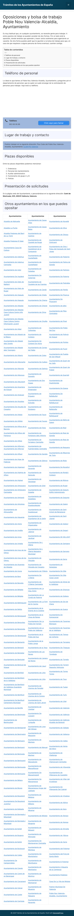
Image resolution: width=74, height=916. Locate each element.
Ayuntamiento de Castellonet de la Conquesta (34, 249)
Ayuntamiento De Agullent (14, 277)
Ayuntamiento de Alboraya (14, 375)
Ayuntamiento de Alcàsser (14, 395)
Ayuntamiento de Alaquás (14, 295)
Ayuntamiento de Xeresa (58, 822)
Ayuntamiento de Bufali (13, 829)
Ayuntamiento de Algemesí (14, 467)
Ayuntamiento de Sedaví (58, 524)
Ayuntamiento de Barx (12, 576)
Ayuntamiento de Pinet (58, 321)
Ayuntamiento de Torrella (59, 660)
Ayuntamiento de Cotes (37, 355)
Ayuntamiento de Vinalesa (59, 796)
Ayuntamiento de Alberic (13, 355)
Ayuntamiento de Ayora (13, 571)
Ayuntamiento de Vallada (59, 728)
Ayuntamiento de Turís (58, 695)
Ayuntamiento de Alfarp (13, 441)
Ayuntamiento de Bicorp (13, 788)
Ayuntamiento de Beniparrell (15, 728)
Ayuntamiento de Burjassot (14, 849)
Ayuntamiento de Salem (58, 504)
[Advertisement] (37, 102)
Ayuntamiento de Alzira (13, 524)
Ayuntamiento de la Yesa (37, 648)
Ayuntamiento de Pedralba (59, 283)
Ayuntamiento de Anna (12, 537)
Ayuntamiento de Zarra (58, 842)
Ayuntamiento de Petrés (58, 290)
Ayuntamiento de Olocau (58, 235)
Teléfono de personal (12, 55)
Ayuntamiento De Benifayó (14, 695)
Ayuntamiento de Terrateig (59, 642)
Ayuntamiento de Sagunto (59, 498)
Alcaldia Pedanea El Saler (14, 241)
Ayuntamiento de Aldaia (13, 415)
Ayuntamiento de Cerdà (37, 290)
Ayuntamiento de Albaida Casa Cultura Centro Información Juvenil (13, 321)
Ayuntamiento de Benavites (14, 622)
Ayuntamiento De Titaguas (59, 648)
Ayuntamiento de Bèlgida (13, 596)
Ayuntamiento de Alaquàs (14, 300)
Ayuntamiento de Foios (37, 428)
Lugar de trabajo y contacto (15, 58)
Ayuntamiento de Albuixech (14, 382)
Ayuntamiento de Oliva (58, 228)
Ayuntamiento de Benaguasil (15, 616)
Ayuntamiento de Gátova (37, 461)
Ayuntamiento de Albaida (13, 306)
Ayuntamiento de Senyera (59, 551)
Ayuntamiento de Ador (12, 270)
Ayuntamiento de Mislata (37, 816)
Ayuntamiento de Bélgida (13, 590)
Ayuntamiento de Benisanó (14, 747)
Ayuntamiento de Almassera (15, 486)
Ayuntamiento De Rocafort (59, 467)
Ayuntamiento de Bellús (13, 609)
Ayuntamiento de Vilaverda (59, 767)
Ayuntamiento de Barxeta (13, 583)
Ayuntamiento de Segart (58, 530)
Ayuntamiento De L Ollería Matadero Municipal (35, 551)
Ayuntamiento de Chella (37, 295)
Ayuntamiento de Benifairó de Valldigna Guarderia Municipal (14, 687)
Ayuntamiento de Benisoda (14, 754)
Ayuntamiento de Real (57, 428)
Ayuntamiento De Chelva (37, 300)
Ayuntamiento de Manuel (38, 747)
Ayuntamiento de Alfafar (13, 421)
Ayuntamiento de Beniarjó (14, 648)
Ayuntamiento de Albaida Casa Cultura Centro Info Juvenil (13, 312)
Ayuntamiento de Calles (13, 855)
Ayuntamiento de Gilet (36, 486)
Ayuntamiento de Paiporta (59, 257)
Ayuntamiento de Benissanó (14, 761)
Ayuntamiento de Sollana (59, 596)
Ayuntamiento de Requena (59, 447)
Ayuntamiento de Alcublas (14, 401)
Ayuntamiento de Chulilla (37, 321)
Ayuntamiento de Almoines (14, 504)
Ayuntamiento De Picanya (59, 295)
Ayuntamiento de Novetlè (59, 221)
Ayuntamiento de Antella (13, 544)
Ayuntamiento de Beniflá (13, 708)
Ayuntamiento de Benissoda (15, 767)
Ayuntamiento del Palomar (59, 849)
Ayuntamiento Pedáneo (58, 875)
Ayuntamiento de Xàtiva (58, 803)
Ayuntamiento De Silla (57, 571)
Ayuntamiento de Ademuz (14, 257)
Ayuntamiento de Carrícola (14, 901)
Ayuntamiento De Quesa (58, 388)
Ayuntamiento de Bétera (13, 780)
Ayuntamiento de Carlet (13, 895)
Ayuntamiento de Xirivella (59, 829)
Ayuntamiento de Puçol (58, 349)
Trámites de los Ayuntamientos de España (28, 4)
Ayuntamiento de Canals (13, 868)
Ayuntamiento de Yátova (58, 835)
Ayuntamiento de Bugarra (14, 835)
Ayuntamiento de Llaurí (37, 666)
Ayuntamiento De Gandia (38, 454)
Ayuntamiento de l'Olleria (38, 571)
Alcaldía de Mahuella (12, 221)
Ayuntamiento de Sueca (58, 609)
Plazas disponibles (12, 60)
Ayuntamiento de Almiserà (14, 498)
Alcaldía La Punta (10, 228)
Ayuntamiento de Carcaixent (15, 881)
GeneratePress (58, 913)
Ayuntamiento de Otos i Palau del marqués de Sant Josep (59, 249)
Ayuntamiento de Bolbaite (14, 809)
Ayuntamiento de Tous (58, 679)
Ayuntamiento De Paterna (59, 277)
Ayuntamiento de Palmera (59, 270)
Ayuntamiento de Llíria (36, 679)
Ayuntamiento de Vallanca (59, 734)
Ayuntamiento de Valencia (59, 708)
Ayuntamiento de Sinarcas (59, 590)
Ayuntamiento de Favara (37, 421)
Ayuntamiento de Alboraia (14, 369)
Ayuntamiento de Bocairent (14, 796)
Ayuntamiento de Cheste (37, 306)
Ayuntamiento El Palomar (59, 862)
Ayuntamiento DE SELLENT (59, 537)
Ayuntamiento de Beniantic (14, 642)
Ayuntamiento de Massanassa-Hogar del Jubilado (37, 788)
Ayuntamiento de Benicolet (14, 660)
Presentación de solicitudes (15, 63)
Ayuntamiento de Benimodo (14, 715)
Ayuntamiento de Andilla (13, 530)
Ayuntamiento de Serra (58, 559)
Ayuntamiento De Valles (58, 741)
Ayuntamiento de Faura (37, 415)
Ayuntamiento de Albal (12, 329)
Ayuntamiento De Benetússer (15, 636)
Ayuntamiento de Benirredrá (15, 734)
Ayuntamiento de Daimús (38, 369)
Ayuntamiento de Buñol (13, 842)
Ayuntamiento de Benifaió (14, 673)
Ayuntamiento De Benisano (14, 741)
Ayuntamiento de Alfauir (13, 454)
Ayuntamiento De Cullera (37, 362)
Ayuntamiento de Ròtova (58, 480)
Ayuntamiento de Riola (58, 461)
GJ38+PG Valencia (31, 147)
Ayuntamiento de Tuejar (58, 687)
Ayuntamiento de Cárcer (13, 888)
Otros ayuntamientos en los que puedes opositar (23, 65)
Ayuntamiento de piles (57, 306)
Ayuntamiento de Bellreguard (15, 603)
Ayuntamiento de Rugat (58, 486)
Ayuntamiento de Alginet (13, 480)
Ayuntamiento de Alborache (14, 362)
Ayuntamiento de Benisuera (14, 774)
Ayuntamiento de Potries (58, 342)
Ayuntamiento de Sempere (59, 544)
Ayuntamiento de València (59, 715)
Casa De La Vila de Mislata (59, 881)
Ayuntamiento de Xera (57, 809)
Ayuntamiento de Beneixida (14, 629)
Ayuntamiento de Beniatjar (14, 653)
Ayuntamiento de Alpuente (14, 517)
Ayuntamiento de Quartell (59, 375)
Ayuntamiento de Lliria (36, 673)
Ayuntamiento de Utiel (57, 701)
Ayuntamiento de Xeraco (58, 816)
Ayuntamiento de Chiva (37, 312)
